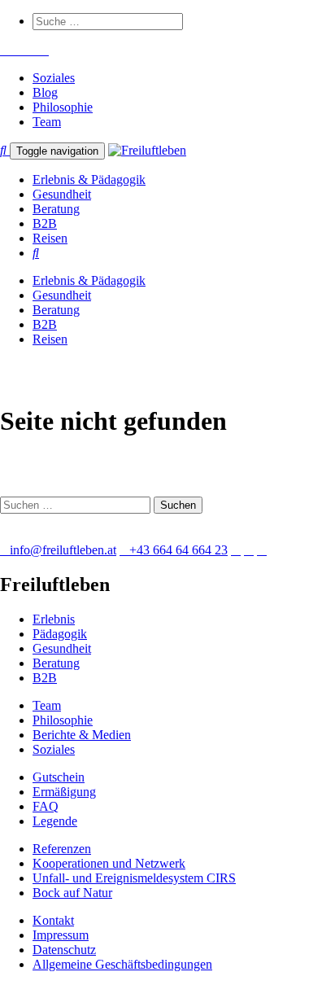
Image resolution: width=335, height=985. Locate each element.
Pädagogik (60, 634)
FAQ (46, 806)
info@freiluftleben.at (63, 550)
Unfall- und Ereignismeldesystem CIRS (134, 878)
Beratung (56, 209)
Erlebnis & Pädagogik (89, 179)
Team (47, 122)
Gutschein (59, 777)
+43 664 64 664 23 (178, 550)
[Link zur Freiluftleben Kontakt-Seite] (5, 50)
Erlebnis (54, 619)
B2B (45, 223)
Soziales (54, 78)
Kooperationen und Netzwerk (109, 863)
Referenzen (62, 849)
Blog (45, 92)
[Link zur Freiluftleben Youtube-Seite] (34, 50)
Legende (55, 821)
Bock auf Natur (72, 893)
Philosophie (63, 107)
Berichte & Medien (82, 735)
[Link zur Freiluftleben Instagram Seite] (24, 50)
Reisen (50, 238)
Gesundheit (62, 194)
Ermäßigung (64, 792)
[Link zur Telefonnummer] (15, 50)
